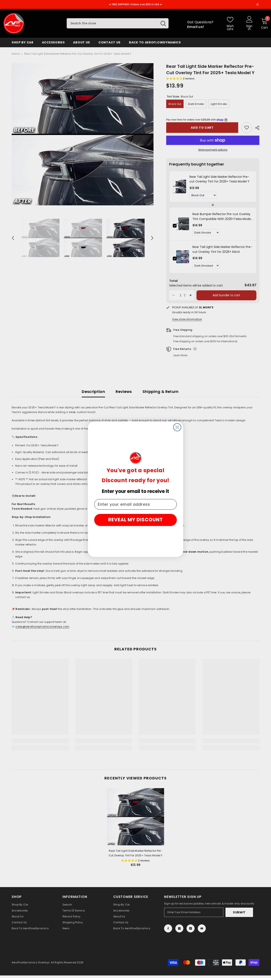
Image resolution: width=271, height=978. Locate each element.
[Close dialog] (177, 427)
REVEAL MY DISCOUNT (135, 519)
